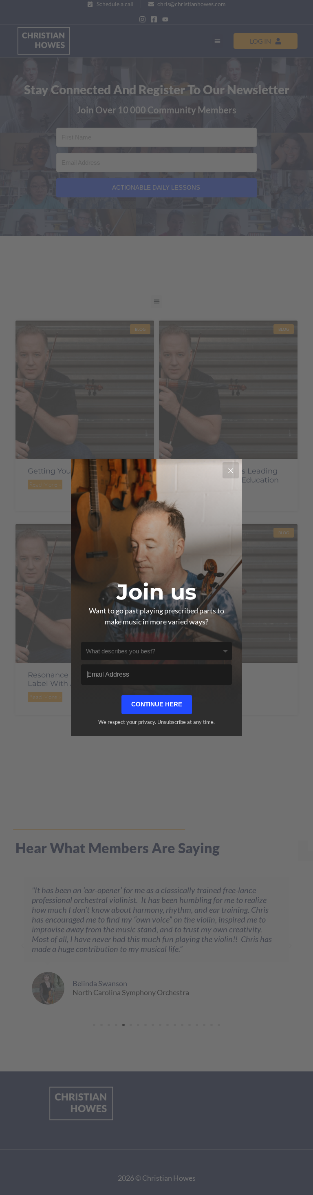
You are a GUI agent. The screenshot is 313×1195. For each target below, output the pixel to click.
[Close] (231, 470)
